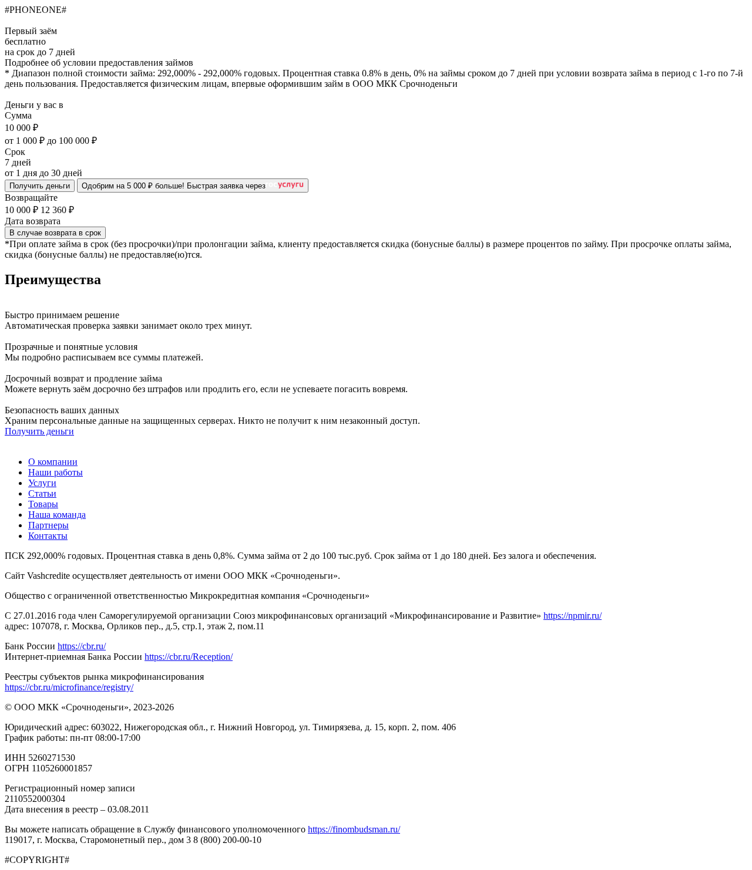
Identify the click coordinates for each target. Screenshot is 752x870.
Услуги (42, 483)
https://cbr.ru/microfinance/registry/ (69, 687)
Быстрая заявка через (174, 185)
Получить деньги (39, 185)
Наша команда (57, 515)
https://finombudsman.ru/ (354, 829)
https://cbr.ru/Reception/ (189, 657)
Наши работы (55, 472)
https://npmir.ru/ (572, 616)
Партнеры (48, 525)
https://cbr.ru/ (82, 646)
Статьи (42, 493)
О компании (53, 462)
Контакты (48, 536)
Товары (43, 504)
